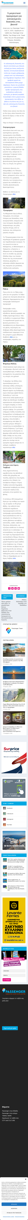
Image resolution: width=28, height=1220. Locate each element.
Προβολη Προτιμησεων (14, 1212)
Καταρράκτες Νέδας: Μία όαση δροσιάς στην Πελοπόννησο (16, 874)
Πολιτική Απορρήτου (19, 1216)
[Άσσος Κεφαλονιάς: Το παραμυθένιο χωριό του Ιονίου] (5, 881)
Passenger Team (18, 28)
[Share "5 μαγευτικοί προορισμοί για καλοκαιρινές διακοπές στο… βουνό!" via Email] (18, 588)
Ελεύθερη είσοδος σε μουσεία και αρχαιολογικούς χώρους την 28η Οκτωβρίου (13, 660)
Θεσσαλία (17, 40)
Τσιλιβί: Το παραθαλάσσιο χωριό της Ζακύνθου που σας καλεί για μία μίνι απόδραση (16, 867)
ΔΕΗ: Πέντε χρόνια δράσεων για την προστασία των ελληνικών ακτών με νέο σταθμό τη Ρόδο (16, 860)
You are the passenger (16, 38)
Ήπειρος (10, 40)
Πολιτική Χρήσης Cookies (8, 1216)
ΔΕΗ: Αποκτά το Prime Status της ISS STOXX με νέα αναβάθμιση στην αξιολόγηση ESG (16, 888)
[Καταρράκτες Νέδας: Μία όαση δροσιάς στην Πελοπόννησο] (5, 874)
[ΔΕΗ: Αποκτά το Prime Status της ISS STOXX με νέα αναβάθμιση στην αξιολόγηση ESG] (5, 887)
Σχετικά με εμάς (10, 1028)
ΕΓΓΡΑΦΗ (6, 980)
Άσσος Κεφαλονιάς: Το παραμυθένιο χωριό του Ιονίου (16, 880)
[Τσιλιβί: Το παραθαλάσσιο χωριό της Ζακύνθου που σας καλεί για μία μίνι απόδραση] (5, 867)
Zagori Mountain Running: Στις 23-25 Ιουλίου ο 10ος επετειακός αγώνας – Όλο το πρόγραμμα (14, 706)
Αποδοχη (14, 1204)
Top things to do (14, 35)
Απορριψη (14, 1208)
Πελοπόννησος (14, 42)
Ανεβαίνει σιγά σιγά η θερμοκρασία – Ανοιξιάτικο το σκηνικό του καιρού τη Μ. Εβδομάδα (14, 683)
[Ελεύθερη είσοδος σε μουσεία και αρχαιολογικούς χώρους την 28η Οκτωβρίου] (14, 650)
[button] (25, 1179)
